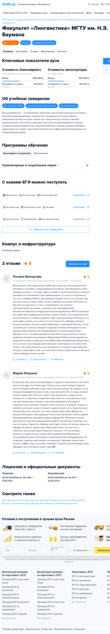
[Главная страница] (9, 4)
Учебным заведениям (13, 629)
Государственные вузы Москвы (64, 500)
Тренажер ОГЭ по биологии (51, 602)
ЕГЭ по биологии (80, 589)
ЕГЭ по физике (79, 597)
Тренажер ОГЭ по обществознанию (46, 596)
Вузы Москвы (8, 500)
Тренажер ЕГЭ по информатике (10, 608)
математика (11, 195)
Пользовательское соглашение (69, 629)
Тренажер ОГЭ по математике (46, 589)
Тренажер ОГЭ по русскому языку (50, 581)
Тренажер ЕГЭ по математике (10, 589)
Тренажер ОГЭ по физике (49, 614)
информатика (30, 219)
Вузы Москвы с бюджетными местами (58, 503)
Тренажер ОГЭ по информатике (46, 608)
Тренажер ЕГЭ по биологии (15, 602)
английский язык (48, 195)
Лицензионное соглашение (38, 629)
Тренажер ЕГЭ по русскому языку (15, 581)
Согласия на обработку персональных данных (82, 559)
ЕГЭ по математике (81, 580)
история (50, 207)
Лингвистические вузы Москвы (31, 500)
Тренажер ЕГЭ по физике (14, 614)
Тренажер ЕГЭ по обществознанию (10, 596)
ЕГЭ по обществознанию (84, 584)
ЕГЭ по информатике (82, 593)
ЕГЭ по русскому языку (83, 576)
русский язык (29, 195)
